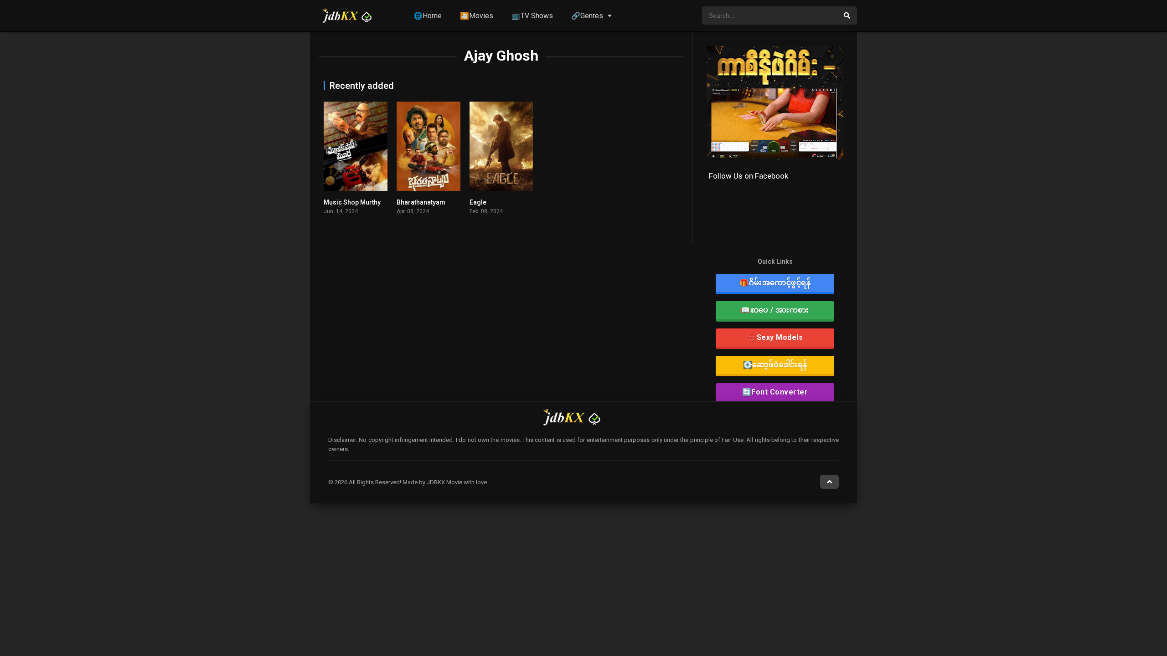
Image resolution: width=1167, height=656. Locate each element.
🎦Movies (476, 15)
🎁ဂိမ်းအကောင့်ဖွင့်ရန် (775, 282)
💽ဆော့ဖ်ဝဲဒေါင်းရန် (775, 364)
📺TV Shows (532, 15)
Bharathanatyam (421, 202)
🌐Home (427, 15)
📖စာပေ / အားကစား (775, 310)
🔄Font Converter (775, 392)
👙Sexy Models (775, 337)
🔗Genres (587, 15)
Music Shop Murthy (352, 202)
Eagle (478, 202)
